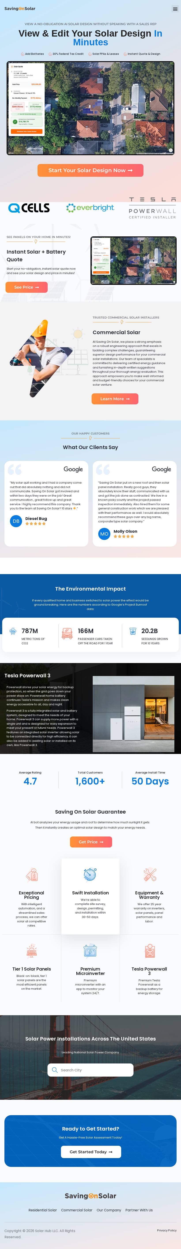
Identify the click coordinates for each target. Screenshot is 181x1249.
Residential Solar (42, 1210)
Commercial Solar (76, 1210)
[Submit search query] (55, 1070)
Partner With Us (139, 1210)
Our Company (109, 1210)
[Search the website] (90, 1070)
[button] (175, 8)
